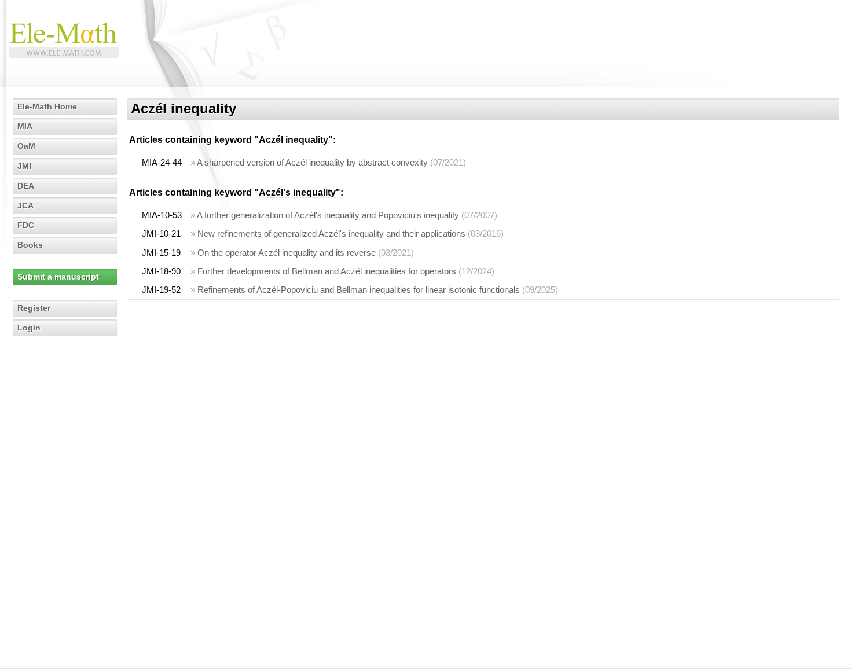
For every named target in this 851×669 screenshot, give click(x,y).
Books (30, 244)
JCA (25, 205)
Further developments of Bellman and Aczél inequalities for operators (326, 271)
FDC (25, 225)
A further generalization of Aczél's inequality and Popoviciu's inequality (328, 215)
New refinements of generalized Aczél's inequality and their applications (331, 233)
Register (33, 308)
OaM (26, 145)
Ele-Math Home (47, 106)
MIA (24, 126)
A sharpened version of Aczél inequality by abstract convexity (312, 162)
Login (29, 327)
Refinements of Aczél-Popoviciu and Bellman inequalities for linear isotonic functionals (358, 290)
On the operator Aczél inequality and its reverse (286, 253)
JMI (24, 166)
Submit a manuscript (58, 276)
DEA (25, 185)
